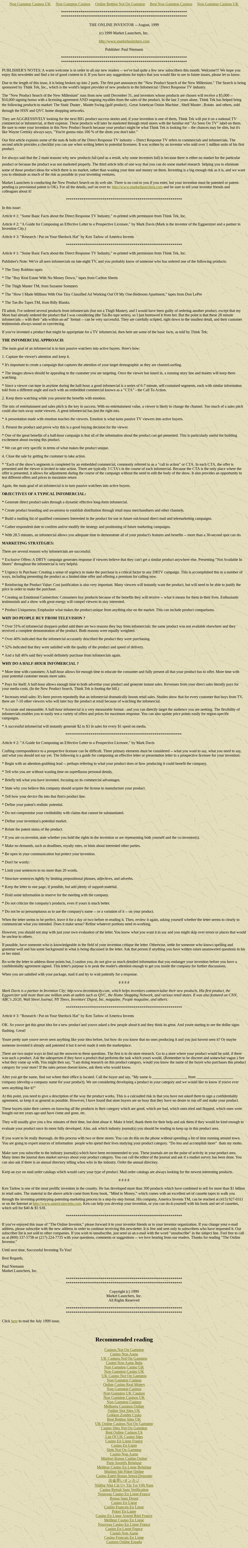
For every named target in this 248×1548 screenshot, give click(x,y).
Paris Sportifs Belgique (124, 1463)
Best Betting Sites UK (124, 1419)
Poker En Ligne (124, 1511)
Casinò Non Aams (124, 1533)
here (14, 1321)
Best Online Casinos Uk (124, 1432)
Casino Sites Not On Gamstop (124, 1428)
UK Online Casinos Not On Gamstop (124, 1424)
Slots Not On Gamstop (124, 1450)
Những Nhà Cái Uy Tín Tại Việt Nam (124, 1485)
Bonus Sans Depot (124, 1498)
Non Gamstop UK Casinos (124, 1393)
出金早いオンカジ (124, 1480)
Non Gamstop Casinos (73, 4)
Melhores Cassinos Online (124, 1406)
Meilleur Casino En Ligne (124, 1520)
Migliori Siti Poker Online (124, 1471)
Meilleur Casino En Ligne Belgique (124, 1467)
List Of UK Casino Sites (124, 1437)
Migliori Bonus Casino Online (124, 1458)
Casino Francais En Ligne (124, 1537)
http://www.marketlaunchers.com (124, 41)
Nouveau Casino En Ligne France (124, 1494)
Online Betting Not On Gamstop (120, 4)
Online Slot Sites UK (124, 1411)
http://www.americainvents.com (57, 1203)
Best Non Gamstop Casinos (171, 4)
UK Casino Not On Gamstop (124, 1376)
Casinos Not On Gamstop (124, 1350)
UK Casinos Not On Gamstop (124, 1358)
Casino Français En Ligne (124, 1507)
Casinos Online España (124, 1542)
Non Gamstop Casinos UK (30, 4)
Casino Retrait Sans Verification (124, 1490)
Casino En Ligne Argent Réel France (124, 1516)
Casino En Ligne (124, 1445)
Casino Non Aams (124, 1354)
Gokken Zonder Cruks (124, 1415)
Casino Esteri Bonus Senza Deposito (124, 1476)
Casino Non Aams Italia (124, 1363)
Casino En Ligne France (124, 1441)
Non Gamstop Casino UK (124, 1367)
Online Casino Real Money (124, 1384)
